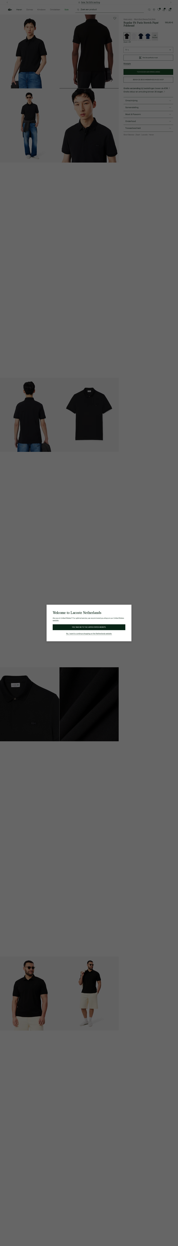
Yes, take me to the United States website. (89, 627)
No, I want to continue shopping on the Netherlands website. (89, 633)
